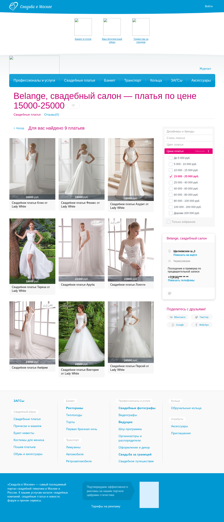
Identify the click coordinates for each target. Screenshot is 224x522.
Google (180, 324)
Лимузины (73, 447)
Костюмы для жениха (29, 440)
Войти (209, 6)
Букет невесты (24, 433)
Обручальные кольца (186, 408)
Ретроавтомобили (79, 461)
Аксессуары (179, 426)
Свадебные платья (27, 114)
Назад (20, 128)
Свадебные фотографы (137, 408)
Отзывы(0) (51, 114)
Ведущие (126, 422)
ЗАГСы (19, 400)
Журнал (205, 68)
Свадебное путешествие (136, 461)
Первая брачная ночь (81, 429)
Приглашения (181, 433)
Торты (70, 422)
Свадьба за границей (135, 454)
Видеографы (128, 415)
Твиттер (204, 317)
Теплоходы (74, 415)
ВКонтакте (180, 317)
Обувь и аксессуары (28, 454)
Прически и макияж (27, 426)
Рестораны (74, 408)
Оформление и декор (134, 447)
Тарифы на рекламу (105, 506)
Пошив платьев (24, 447)
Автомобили (75, 454)
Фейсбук (204, 324)
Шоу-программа (130, 429)
